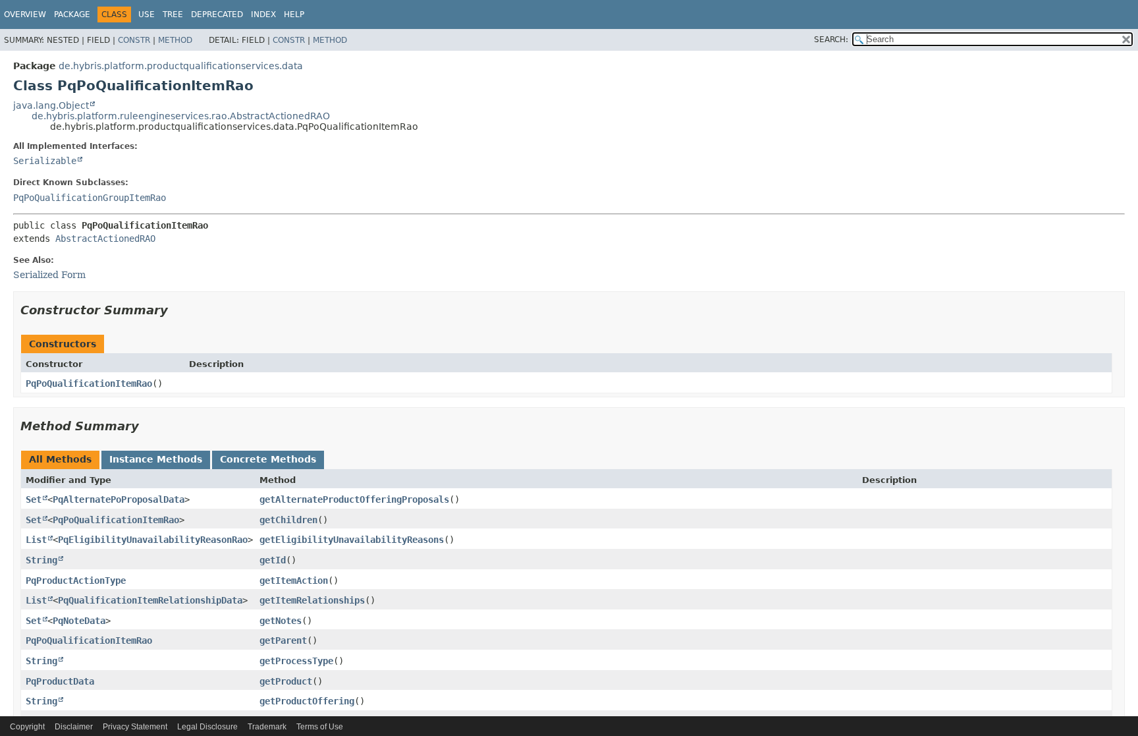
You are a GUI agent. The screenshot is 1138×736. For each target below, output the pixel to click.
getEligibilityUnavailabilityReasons (351, 539)
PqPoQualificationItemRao (89, 383)
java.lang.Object (51, 105)
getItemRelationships (312, 600)
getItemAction (293, 580)
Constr (134, 40)
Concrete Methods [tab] (268, 459)
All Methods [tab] (60, 459)
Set (33, 499)
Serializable (44, 161)
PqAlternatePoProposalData (118, 499)
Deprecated (217, 14)
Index (263, 14)
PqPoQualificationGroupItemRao (89, 197)
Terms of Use (319, 726)
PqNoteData (79, 620)
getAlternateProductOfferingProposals (354, 499)
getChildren (288, 520)
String (41, 560)
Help (294, 14)
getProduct (285, 681)
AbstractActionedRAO (105, 238)
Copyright (27, 726)
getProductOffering (306, 701)
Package (72, 14)
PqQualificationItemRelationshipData (150, 600)
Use (146, 14)
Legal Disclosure (207, 726)
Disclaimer (74, 726)
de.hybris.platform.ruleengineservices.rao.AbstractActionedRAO (181, 116)
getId (272, 560)
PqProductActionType (76, 580)
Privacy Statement (135, 726)
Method (175, 40)
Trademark (267, 726)
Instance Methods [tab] (155, 459)
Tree (173, 14)
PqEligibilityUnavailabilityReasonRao (153, 539)
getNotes (280, 620)
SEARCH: (831, 39)
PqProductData (60, 681)
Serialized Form (49, 274)
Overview (25, 14)
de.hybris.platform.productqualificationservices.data (181, 66)
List (36, 539)
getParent (283, 640)
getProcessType (296, 661)
